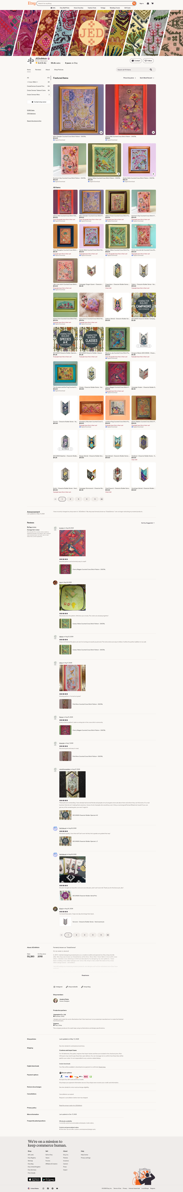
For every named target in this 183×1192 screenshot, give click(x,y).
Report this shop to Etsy (34, 121)
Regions (152, 1188)
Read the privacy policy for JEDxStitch (70, 1105)
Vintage (103, 8)
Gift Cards (127, 8)
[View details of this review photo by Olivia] (72, 678)
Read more (85, 975)
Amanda (61, 743)
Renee (61, 717)
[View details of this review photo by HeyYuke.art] (72, 869)
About (48, 70)
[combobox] (84, 3)
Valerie (61, 636)
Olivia (61, 663)
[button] (136, 60)
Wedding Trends (115, 8)
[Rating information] (36, 63)
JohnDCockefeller (64, 769)
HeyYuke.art (62, 828)
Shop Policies (58, 70)
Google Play (48, 1179)
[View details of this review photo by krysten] (72, 543)
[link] (55, 499)
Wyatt (61, 908)
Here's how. (102, 1067)
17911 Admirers (31, 113)
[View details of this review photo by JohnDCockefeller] (72, 784)
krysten (61, 528)
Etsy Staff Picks (64, 8)
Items (29, 70)
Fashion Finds (92, 8)
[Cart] (152, 3)
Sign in (142, 3)
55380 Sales (31, 110)
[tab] (39, 78)
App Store (34, 1179)
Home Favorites (78, 8)
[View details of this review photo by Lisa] (72, 597)
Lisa (60, 582)
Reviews (38, 70)
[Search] (134, 3)
